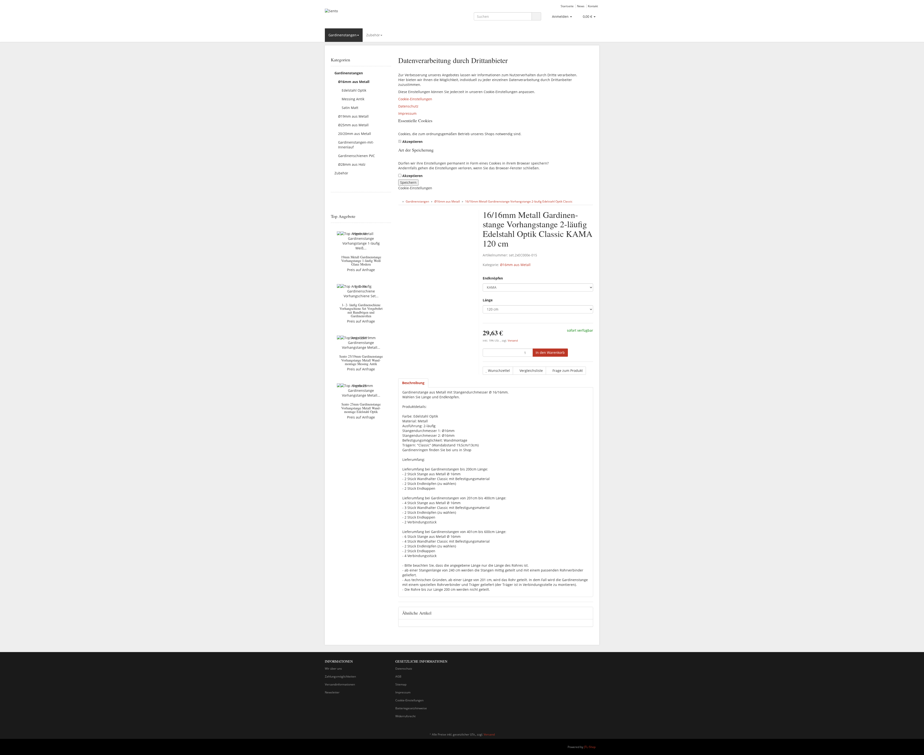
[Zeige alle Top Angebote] (389, 216)
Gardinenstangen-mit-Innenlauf (356, 144)
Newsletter (332, 692)
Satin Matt (350, 107)
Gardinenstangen (342, 35)
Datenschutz (408, 106)
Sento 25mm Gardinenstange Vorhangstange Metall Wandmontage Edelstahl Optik (361, 408)
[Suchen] (536, 16)
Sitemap (400, 684)
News (580, 6)
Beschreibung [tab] (413, 383)
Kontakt (593, 6)
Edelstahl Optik (354, 90)
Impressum (407, 113)
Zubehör (373, 35)
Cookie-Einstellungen (415, 99)
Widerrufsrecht (405, 716)
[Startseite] (399, 201)
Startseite (567, 6)
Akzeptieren (412, 141)
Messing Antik (353, 99)
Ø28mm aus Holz (352, 164)
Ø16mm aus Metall (515, 264)
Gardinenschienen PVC (356, 155)
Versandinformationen (340, 684)
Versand (513, 340)
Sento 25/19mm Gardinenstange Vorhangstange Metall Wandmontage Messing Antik (361, 360)
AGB (398, 676)
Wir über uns (333, 668)
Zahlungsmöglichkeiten (340, 676)
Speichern (408, 182)
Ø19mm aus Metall (353, 116)
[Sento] (368, 16)
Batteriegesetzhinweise (411, 708)
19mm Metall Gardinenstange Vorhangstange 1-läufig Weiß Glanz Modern (361, 261)
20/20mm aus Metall (354, 133)
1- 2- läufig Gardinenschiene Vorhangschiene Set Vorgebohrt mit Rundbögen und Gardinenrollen (361, 310)
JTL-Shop (590, 747)
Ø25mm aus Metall (353, 125)
